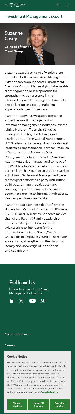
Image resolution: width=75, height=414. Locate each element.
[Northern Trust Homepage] (18, 5)
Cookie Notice (49, 392)
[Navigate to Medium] (42, 302)
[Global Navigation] (6, 5)
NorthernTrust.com (16, 334)
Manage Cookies (17, 404)
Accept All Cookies (59, 404)
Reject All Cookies (38, 404)
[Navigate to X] (22, 302)
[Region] (58, 5)
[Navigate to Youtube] (32, 302)
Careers (10, 345)
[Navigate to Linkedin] (11, 302)
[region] (37, 382)
